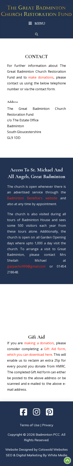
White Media (57, 455)
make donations (41, 77)
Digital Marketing (29, 455)
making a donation (39, 343)
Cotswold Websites (53, 449)
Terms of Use (30, 425)
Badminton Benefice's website (32, 198)
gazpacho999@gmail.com (26, 266)
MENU (40, 23)
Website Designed (19, 449)
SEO (9, 455)
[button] (36, 34)
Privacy (47, 425)
